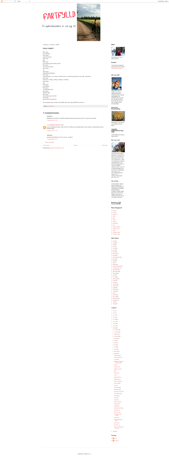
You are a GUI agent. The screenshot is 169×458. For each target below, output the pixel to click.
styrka (114, 291)
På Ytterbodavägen (118, 393)
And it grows (117, 417)
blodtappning (116, 406)
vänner (114, 303)
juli (115, 340)
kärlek (114, 264)
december (116, 329)
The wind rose (117, 410)
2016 (114, 313)
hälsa (114, 255)
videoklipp (115, 300)
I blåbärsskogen (117, 379)
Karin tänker (115, 223)
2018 (114, 310)
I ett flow (116, 385)
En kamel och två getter (119, 391)
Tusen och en (116, 422)
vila (113, 302)
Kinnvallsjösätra (116, 257)
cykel (114, 242)
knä (113, 262)
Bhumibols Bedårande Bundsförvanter (118, 362)
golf (113, 246)
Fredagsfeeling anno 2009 (118, 420)
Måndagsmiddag (117, 389)
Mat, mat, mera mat (118, 381)
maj (115, 344)
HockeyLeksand (117, 355)
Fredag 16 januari (117, 401)
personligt (115, 278)
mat (113, 275)
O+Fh (115, 375)
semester (114, 284)
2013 (114, 319)
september (116, 336)
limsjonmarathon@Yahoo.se (117, 68)
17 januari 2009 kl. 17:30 (52, 130)
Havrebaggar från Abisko (117, 414)
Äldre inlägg (104, 145)
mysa (114, 277)
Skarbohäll (115, 289)
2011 (114, 323)
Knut (114, 260)
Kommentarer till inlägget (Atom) (57, 148)
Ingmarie (114, 221)
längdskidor (115, 271)
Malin (114, 230)
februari (116, 351)
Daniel (114, 216)
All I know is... (117, 425)
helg (113, 251)
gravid (114, 248)
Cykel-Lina (115, 214)
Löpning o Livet (116, 228)
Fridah (114, 219)
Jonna (115, 438)
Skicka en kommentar (49, 142)
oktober (116, 334)
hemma (114, 253)
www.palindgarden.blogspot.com (54, 125)
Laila (114, 225)
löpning (114, 273)
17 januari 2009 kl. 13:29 (52, 120)
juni (115, 342)
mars (115, 349)
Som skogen (116, 373)
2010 (114, 325)
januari (115, 353)
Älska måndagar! (117, 387)
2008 (114, 431)
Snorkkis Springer (116, 232)
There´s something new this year (119, 427)
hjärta (115, 371)
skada (114, 287)
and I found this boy (118, 357)
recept (114, 280)
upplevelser (115, 298)
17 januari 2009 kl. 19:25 (52, 139)
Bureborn (115, 210)
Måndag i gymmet (118, 369)
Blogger (89, 453)
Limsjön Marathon (116, 227)
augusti (115, 338)
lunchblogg (115, 269)
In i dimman (116, 359)
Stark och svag (117, 412)
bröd (114, 241)
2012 (114, 321)
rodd (114, 282)
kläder (114, 259)
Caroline (114, 212)
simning (114, 285)
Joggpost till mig (117, 377)
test (113, 293)
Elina (114, 218)
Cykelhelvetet (117, 403)
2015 (114, 315)
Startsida (75, 145)
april (115, 347)
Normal (115, 364)
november (116, 332)
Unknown (116, 440)
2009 (114, 328)
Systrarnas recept (116, 234)
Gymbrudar (116, 399)
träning (114, 294)
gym (114, 250)
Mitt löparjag (116, 395)
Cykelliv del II (117, 366)
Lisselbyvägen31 (116, 268)
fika (113, 244)
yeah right (116, 397)
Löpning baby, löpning (118, 408)
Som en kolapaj (117, 383)
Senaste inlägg (46, 145)
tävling (114, 296)
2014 (114, 317)
